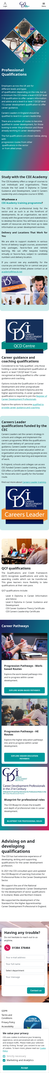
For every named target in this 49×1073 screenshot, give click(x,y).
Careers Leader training (34, 482)
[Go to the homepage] (25, 4)
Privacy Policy (8, 1022)
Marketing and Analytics (20, 1060)
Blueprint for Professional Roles (24, 821)
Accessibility (7, 1026)
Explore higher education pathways (24, 757)
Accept (24, 1067)
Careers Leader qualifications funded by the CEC (24, 426)
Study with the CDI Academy (24, 177)
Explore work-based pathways (24, 690)
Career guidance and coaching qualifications (20, 359)
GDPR (4, 1010)
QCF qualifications (16, 568)
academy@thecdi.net (12, 271)
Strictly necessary (16, 1056)
